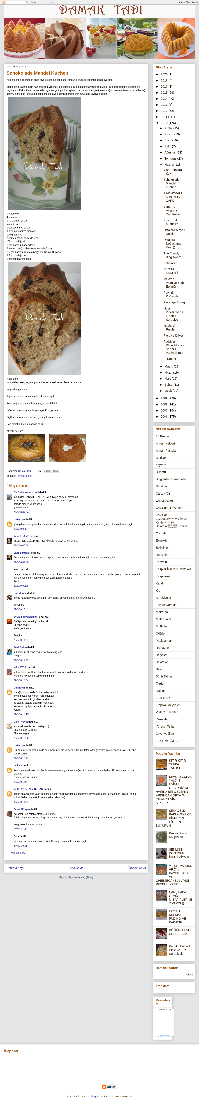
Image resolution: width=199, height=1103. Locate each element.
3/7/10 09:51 (20, 846)
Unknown (19, 519)
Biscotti (161, 472)
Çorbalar (162, 533)
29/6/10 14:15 (21, 714)
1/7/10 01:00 (20, 829)
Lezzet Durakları (167, 605)
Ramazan (162, 647)
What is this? (165, 1035)
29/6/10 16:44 (21, 782)
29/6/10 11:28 (21, 660)
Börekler (161, 486)
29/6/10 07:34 (21, 512)
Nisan (168, 372)
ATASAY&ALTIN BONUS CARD (173, 196)
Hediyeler (162, 554)
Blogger (95, 1096)
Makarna (162, 612)
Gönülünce (20, 593)
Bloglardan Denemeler (171, 479)
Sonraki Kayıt (15, 868)
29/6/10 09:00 (21, 562)
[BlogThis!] (48, 471)
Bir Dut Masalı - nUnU (26, 492)
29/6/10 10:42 (21, 609)
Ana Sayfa (77, 868)
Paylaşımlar (164, 640)
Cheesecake (164, 500)
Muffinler (162, 626)
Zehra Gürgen (22, 809)
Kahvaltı (161, 562)
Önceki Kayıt (137, 868)
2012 (165, 110)
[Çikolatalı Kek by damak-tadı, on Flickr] (44, 210)
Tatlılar (160, 690)
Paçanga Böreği (174, 302)
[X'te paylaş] (51, 471)
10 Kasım (162, 436)
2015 (165, 92)
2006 (165, 416)
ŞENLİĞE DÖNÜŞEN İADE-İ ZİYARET (180, 853)
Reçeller (161, 655)
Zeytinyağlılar (165, 733)
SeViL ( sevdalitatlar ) (26, 616)
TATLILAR (163, 698)
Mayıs (169, 366)
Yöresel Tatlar (165, 726)
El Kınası (170, 359)
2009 (165, 398)
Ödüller (161, 633)
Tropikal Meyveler (168, 705)
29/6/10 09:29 (21, 585)
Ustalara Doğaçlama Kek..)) (172, 243)
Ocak (168, 390)
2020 (165, 74)
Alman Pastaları (167, 450)
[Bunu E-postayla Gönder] (45, 471)
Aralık (168, 128)
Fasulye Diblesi (174, 335)
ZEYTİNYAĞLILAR (169, 740)
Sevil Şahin (20, 647)
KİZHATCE (20, 667)
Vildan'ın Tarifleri (167, 712)
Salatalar (162, 662)
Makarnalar (163, 619)
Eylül (168, 146)
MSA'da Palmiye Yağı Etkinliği (174, 282)
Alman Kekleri (24, 476)
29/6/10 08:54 (21, 545)
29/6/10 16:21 (21, 758)
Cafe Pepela (21, 721)
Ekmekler (162, 540)
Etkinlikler (162, 547)
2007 (165, 410)
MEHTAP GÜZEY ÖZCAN (28, 789)
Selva (159, 669)
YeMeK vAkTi (21, 536)
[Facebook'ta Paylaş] (54, 471)
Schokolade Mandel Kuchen (172, 183)
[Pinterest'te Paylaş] (57, 471)
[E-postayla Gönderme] (39, 471)
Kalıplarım (171, 263)
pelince (18, 765)
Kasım (169, 134)
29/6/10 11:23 (21, 640)
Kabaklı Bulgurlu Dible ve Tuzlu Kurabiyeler (180, 950)
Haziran (170, 164)
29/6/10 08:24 (21, 529)
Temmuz (170, 158)
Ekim (168, 140)
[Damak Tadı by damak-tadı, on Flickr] (67, 462)
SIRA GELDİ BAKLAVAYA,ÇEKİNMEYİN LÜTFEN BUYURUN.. (173, 818)
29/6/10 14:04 (21, 680)
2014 (165, 98)
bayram (161, 465)
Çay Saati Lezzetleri (169, 508)
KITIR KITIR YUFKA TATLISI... (177, 764)
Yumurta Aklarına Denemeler (172, 210)
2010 (165, 123)
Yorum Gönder (18, 853)
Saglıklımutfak (22, 553)
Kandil (160, 583)
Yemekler (162, 719)
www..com (165, 1010)
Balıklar (161, 457)
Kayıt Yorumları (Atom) (80, 877)
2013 (165, 104)
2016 (165, 86)
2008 (165, 404)
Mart (168, 378)
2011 (164, 117)
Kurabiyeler (163, 597)
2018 (165, 80)
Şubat (169, 384)
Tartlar (160, 683)
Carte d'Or (163, 493)
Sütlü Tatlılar (164, 676)
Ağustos (170, 152)
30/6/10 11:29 (21, 802)
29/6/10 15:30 (21, 738)
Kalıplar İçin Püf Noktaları (173, 569)
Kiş (158, 590)
